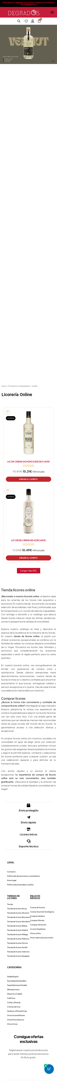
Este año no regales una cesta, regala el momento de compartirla (28, 3)
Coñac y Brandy (13, 1002)
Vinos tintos (12, 1024)
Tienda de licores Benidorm (18, 921)
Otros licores (12, 1015)
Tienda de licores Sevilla (17, 947)
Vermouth (17, 985)
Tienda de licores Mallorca (18, 939)
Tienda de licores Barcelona (19, 917)
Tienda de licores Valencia (18, 952)
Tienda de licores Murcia (17, 943)
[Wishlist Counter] (26, 21)
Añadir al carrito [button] (28, 479)
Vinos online (35, 933)
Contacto (11, 872)
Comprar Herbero (37, 916)
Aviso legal (11, 880)
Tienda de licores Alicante (18, 913)
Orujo (24, 1011)
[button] (52, 12)
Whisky (10, 989)
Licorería (49, 938)
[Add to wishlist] (7, 411)
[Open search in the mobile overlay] (18, 21)
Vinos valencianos (38, 938)
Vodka (9, 976)
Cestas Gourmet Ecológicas (42, 912)
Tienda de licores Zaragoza (18, 956)
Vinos (9, 1020)
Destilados (11, 981)
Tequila (15, 976)
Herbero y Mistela (14, 1011)
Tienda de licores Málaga (17, 934)
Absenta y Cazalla (14, 994)
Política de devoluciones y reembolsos (23, 876)
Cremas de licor (13, 1007)
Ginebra (19, 981)
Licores (16, 989)
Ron (24, 981)
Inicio (4, 386)
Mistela (21, 1015)
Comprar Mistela (37, 920)
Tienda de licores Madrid (17, 930)
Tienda (10, 904)
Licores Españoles (38, 929)
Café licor (11, 998)
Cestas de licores (37, 907)
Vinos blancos (18, 1020)
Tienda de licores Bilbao (17, 926)
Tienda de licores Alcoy (17, 908)
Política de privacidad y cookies (20, 885)
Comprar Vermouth (38, 925)
